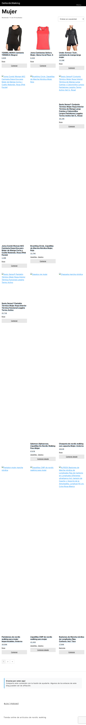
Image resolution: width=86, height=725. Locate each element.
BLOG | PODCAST (11, 704)
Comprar (14, 66)
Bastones (62, 648)
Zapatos (40, 257)
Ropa (3, 61)
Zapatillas (33, 257)
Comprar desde (43, 459)
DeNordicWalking (11, 3)
